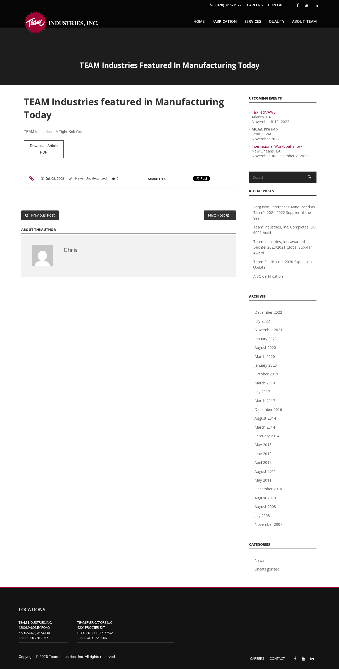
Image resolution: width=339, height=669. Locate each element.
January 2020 (266, 365)
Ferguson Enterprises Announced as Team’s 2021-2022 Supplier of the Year (284, 212)
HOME (199, 21)
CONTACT (277, 4)
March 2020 (265, 356)
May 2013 (263, 444)
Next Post (217, 215)
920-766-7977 (38, 637)
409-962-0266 (96, 637)
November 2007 (268, 524)
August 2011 (265, 471)
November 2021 (268, 329)
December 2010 (268, 488)
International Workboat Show (277, 146)
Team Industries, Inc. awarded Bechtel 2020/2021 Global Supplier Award (282, 247)
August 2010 (265, 497)
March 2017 (265, 400)
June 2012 (263, 453)
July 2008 (262, 515)
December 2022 (268, 312)
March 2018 (265, 382)
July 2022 (262, 321)
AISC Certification (268, 276)
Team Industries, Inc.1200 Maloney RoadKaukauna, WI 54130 (35, 627)
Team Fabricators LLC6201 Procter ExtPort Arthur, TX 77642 (95, 627)
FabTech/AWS (264, 112)
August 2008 (265, 506)
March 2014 (265, 427)
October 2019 (266, 373)
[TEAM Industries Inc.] (62, 22)
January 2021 (266, 338)
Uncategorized (96, 178)
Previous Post (43, 215)
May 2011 (263, 480)
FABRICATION (224, 21)
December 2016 (268, 409)
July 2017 (262, 391)
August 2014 (265, 418)
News (79, 178)
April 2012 (263, 462)
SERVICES (252, 21)
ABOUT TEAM (304, 21)
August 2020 (265, 347)
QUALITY (276, 21)
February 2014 (267, 435)
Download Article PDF (44, 148)
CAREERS (255, 4)
